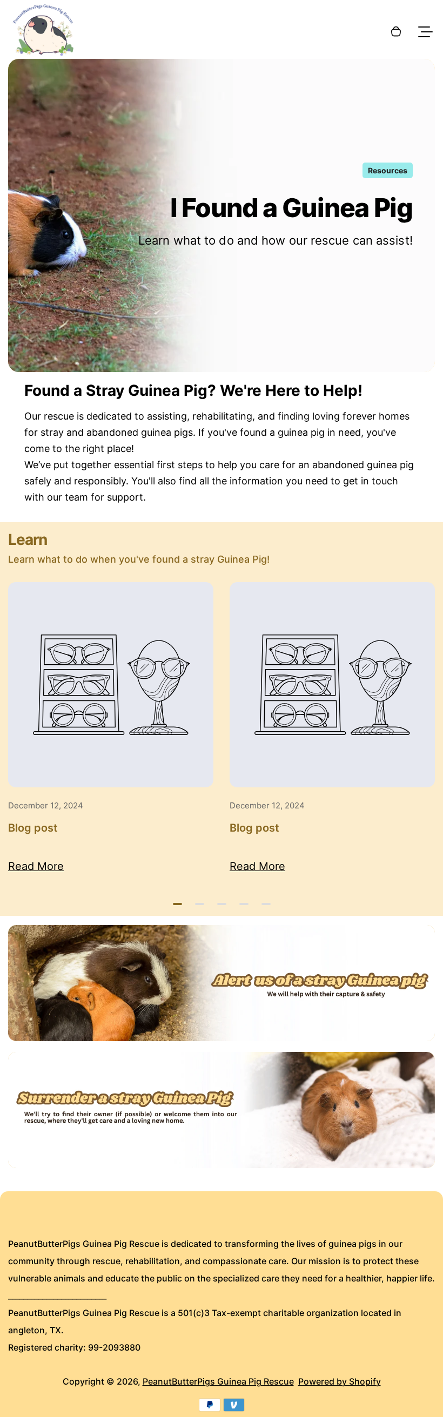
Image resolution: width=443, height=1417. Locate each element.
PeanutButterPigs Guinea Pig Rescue (218, 1381)
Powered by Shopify (339, 1381)
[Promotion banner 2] (221, 1110)
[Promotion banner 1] (221, 983)
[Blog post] (110, 684)
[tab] (177, 904)
